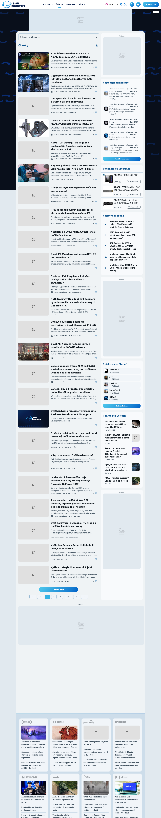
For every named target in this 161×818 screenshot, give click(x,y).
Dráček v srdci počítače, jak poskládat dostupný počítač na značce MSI (74, 435)
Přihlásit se (151, 4)
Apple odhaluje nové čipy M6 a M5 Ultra (96, 743)
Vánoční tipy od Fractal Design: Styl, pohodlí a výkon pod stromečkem (72, 390)
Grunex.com (109, 460)
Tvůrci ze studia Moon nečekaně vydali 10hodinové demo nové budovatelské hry (116, 452)
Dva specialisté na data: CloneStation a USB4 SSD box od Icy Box (73, 100)
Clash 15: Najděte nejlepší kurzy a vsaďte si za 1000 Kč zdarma (70, 345)
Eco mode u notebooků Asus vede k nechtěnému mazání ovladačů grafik (95, 762)
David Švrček (56, 201)
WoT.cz (108, 484)
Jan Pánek (54, 315)
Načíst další (58, 589)
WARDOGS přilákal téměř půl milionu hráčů (95, 798)
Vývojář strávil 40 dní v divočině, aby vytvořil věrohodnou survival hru (116, 467)
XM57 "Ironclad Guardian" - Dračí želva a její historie (117, 479)
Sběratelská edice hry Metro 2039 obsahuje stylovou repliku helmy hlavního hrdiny (64, 755)
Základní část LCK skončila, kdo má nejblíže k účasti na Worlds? (32, 799)
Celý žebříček (122, 406)
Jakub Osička (56, 223)
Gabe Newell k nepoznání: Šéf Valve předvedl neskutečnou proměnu (127, 765)
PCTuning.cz (110, 430)
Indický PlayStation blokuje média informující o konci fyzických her (117, 438)
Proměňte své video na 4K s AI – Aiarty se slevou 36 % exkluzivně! (70, 55)
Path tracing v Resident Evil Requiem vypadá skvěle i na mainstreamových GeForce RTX (73, 302)
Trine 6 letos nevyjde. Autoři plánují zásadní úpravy (64, 764)
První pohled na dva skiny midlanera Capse (32, 808)
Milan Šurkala (56, 112)
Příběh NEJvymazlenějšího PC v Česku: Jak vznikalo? (73, 189)
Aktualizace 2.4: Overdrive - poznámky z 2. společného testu (63, 807)
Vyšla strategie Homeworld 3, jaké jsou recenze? (71, 569)
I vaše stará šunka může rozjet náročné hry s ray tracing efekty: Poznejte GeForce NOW (70, 480)
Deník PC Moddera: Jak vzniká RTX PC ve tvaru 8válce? (73, 256)
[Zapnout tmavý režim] (138, 4)
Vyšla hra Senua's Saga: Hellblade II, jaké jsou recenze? (72, 547)
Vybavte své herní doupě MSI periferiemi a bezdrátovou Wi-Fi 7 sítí (73, 323)
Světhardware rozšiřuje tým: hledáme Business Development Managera (73, 413)
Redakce (54, 268)
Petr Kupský (55, 403)
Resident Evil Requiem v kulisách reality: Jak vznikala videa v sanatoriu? (70, 279)
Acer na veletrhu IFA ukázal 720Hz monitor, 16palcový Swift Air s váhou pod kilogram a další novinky (72, 503)
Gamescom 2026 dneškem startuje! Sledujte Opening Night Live (32, 755)
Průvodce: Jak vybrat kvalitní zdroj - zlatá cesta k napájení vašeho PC (73, 211)
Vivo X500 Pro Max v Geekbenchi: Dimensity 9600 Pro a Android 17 (126, 799)
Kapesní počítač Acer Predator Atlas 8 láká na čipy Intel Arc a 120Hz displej (74, 167)
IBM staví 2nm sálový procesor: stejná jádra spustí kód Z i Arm (115, 424)
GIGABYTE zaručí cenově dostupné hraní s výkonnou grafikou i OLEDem (72, 122)
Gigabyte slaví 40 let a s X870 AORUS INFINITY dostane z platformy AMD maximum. (73, 79)
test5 (53, 559)
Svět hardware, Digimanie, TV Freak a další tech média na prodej (73, 524)
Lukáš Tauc (55, 179)
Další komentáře (121, 159)
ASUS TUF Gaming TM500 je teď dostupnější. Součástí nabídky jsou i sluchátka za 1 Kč (72, 146)
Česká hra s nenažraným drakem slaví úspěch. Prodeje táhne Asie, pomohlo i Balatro (64, 744)
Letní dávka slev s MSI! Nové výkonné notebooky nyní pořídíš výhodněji (33, 765)
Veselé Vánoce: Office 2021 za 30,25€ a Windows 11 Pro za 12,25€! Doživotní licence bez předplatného (73, 369)
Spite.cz (108, 443)
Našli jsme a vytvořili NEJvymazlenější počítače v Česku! (73, 233)
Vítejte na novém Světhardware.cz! (72, 455)
